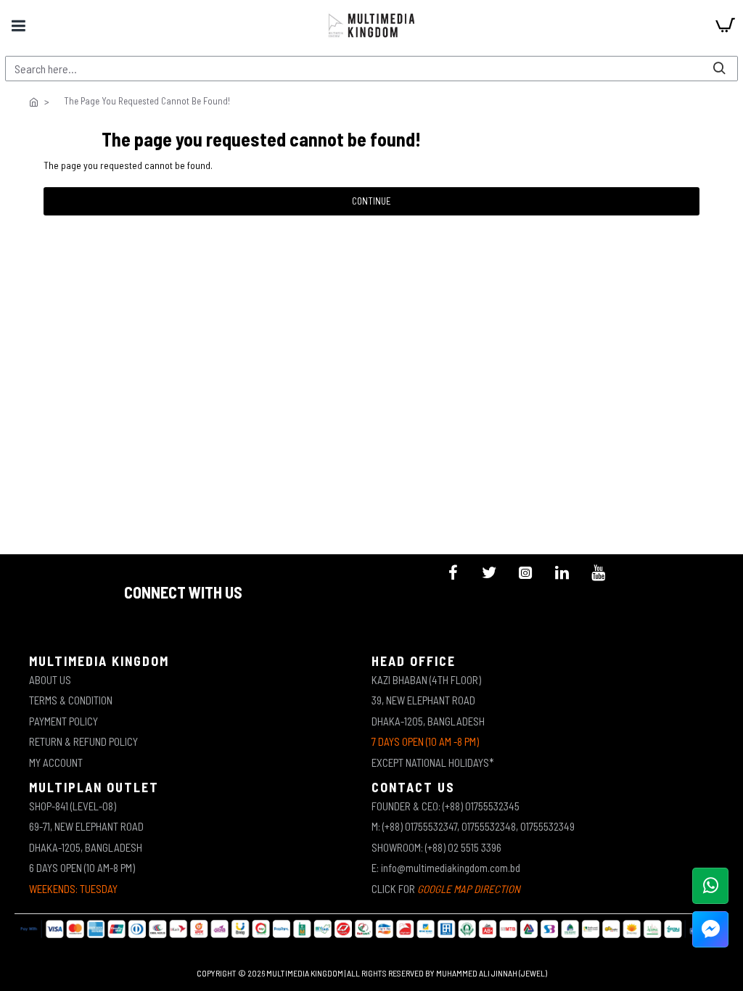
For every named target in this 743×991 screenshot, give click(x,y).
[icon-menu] (452, 572)
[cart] (725, 25)
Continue (371, 201)
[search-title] (719, 69)
